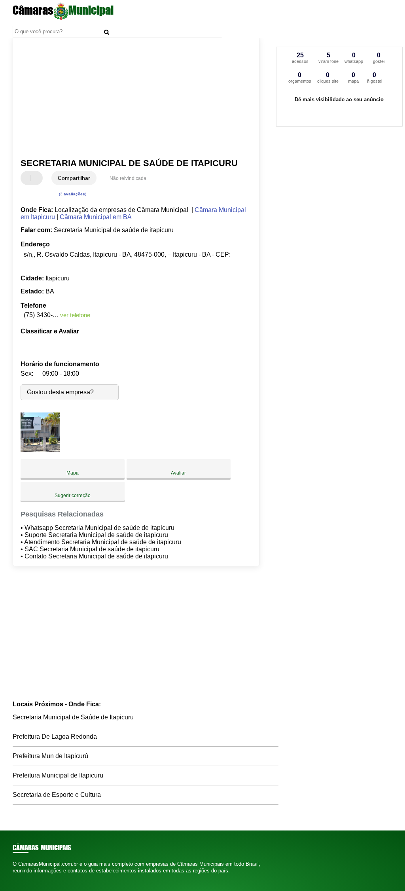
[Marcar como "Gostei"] (28, 178)
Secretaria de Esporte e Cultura (57, 794)
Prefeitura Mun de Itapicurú (50, 756)
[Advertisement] (131, 98)
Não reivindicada (128, 178)
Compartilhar (74, 178)
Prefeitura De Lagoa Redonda (55, 736)
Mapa (72, 473)
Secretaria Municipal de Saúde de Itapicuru (73, 717)
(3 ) (72, 194)
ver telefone (75, 315)
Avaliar (178, 473)
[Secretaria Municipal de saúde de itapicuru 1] (40, 449)
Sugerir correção (73, 495)
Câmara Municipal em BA (96, 217)
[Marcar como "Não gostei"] (37, 178)
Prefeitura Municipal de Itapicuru (58, 775)
